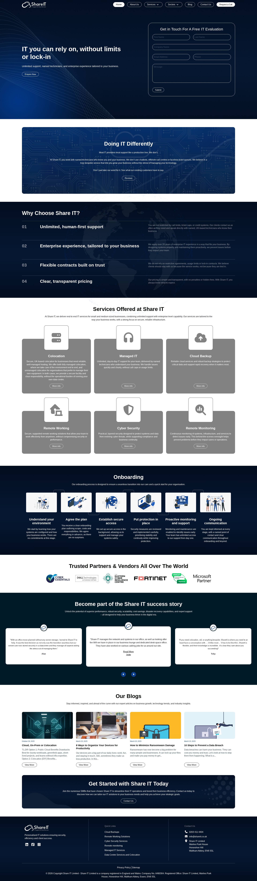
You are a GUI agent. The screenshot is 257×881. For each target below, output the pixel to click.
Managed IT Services (115, 850)
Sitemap (136, 867)
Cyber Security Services (116, 841)
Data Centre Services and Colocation (122, 855)
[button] (123, 674)
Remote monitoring (114, 846)
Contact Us (206, 4)
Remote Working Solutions (117, 836)
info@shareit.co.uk (198, 836)
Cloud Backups (112, 832)
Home (119, 4)
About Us (134, 4)
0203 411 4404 (196, 832)
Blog (190, 4)
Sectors (171, 4)
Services (151, 4)
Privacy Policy (124, 867)
